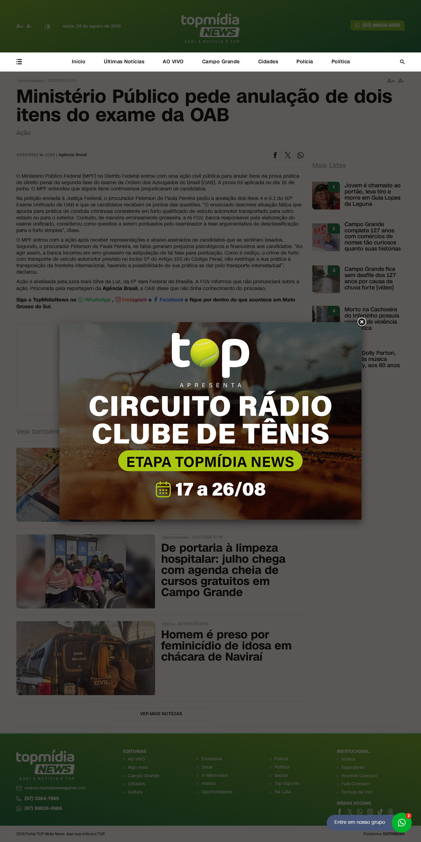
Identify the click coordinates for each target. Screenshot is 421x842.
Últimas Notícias (124, 61)
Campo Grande (221, 61)
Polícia (304, 61)
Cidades (268, 61)
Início (78, 61)
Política (341, 61)
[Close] (361, 322)
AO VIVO (173, 61)
